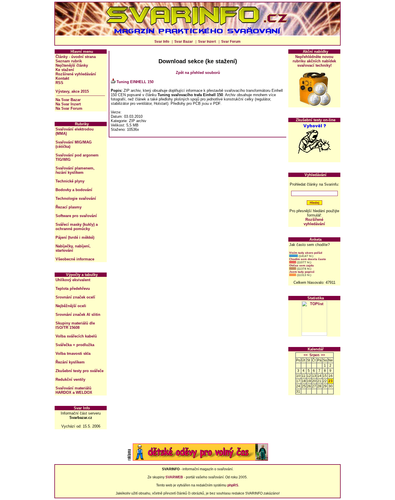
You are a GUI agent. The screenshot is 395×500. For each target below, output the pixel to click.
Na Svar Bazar (68, 100)
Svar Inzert (207, 42)
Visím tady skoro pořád (305, 252)
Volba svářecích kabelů (76, 336)
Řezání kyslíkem (70, 362)
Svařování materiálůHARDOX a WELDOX (74, 390)
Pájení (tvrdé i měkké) (75, 237)
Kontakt (62, 78)
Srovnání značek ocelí (75, 297)
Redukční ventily (70, 379)
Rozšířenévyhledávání (314, 221)
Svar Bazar (183, 42)
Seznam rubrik (69, 61)
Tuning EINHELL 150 (135, 82)
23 (330, 381)
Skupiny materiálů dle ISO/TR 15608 (75, 325)
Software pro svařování (76, 216)
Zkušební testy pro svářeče (80, 371)
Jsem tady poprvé (302, 271)
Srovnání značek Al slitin (78, 314)
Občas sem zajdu (301, 265)
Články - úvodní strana (76, 57)
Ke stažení (65, 70)
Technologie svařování (76, 198)
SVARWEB (174, 477)
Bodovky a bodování (74, 190)
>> (323, 355)
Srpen (314, 355)
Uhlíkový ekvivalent (73, 280)
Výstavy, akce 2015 (72, 91)
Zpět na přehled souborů (198, 72)
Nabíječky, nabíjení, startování (73, 248)
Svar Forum (231, 42)
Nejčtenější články (72, 65)
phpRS (232, 485)
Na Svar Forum (69, 108)
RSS (59, 83)
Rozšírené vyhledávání (76, 74)
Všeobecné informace (75, 259)
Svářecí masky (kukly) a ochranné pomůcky (77, 226)
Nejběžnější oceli (71, 306)
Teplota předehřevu (73, 288)
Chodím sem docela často (307, 259)
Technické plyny (70, 181)
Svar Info (161, 42)
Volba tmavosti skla (73, 353)
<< (306, 355)
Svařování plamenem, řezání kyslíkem (75, 170)
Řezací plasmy (69, 207)
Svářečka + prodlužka (75, 345)
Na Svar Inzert (68, 104)
